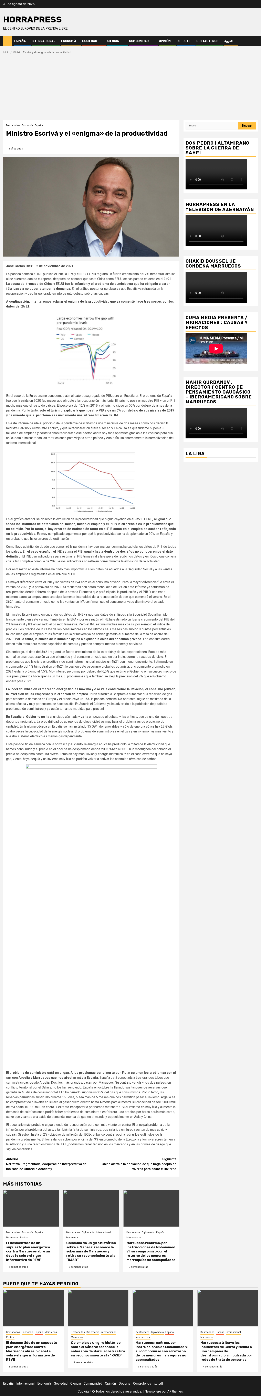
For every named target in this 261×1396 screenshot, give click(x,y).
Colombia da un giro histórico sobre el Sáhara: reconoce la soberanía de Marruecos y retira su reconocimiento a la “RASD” (91, 1251)
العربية (228, 41)
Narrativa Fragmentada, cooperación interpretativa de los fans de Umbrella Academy (46, 1164)
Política (24, 1237)
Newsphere (153, 1391)
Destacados (13, 125)
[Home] (7, 41)
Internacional (43, 41)
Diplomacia (88, 1232)
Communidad (139, 41)
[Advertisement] (130, 89)
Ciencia (113, 41)
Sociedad (89, 41)
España (20, 41)
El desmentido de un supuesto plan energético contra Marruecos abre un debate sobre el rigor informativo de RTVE (28, 1251)
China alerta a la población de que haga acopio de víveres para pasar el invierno (139, 1164)
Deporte (183, 41)
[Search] (255, 41)
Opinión (165, 41)
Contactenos (207, 41)
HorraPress (32, 19)
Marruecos (12, 1237)
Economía (68, 41)
